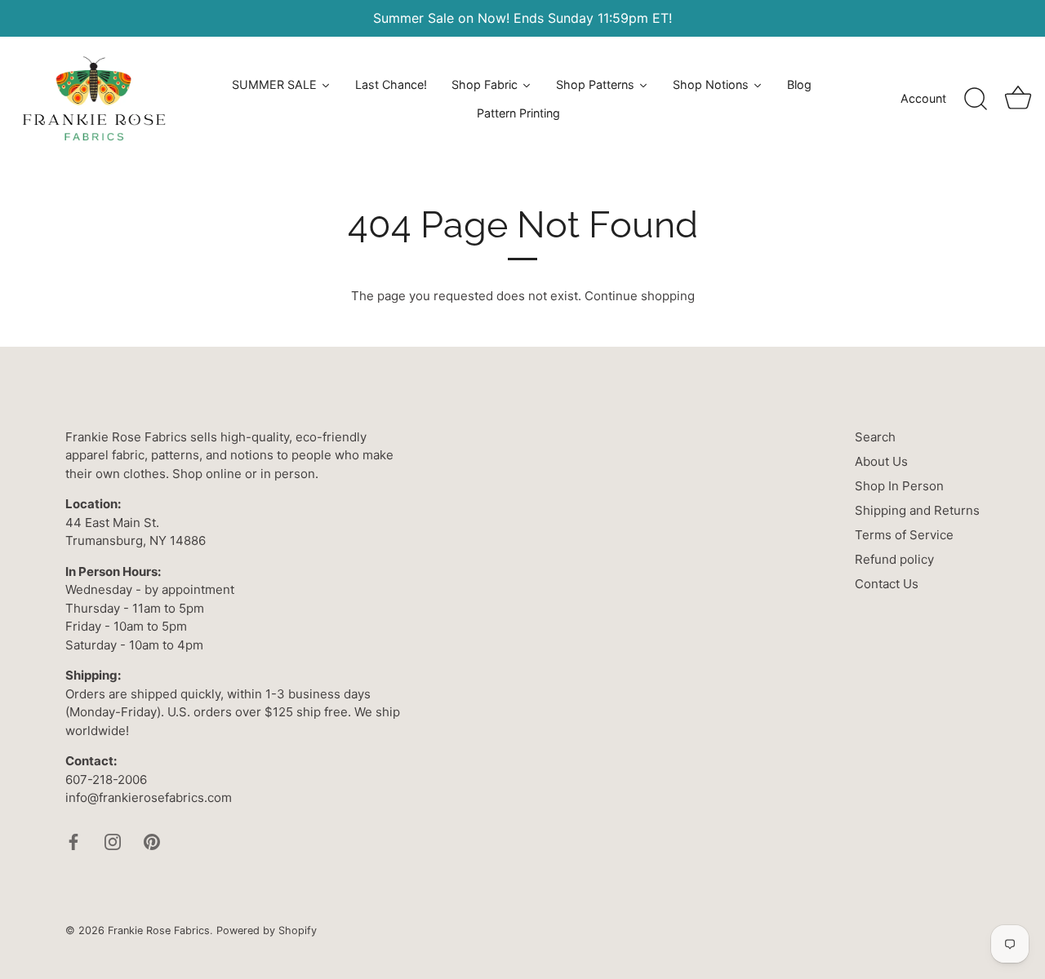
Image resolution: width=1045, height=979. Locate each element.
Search (875, 437)
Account (923, 98)
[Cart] (1018, 99)
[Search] (976, 99)
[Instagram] (112, 840)
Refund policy (894, 559)
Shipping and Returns (917, 510)
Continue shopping (640, 295)
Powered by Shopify (266, 930)
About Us (881, 461)
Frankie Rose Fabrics (159, 930)
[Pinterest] (152, 840)
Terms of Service (904, 535)
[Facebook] (73, 840)
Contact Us (886, 583)
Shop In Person (899, 486)
